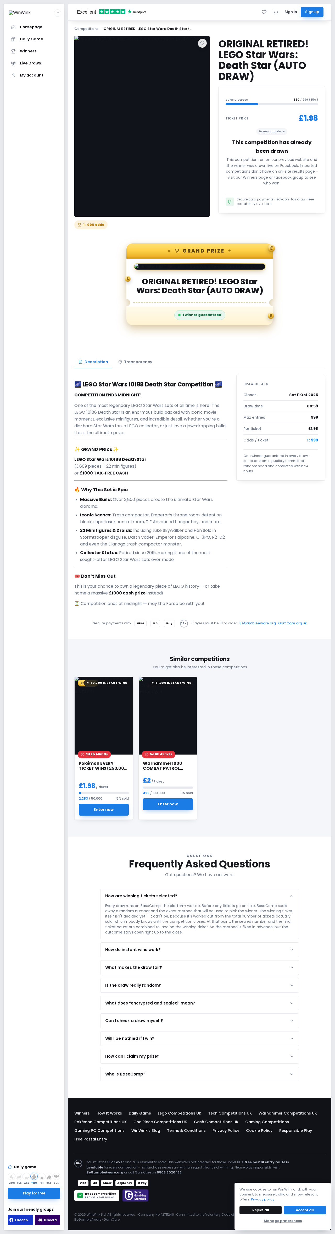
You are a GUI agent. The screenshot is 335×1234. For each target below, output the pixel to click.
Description (96, 361)
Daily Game (140, 1113)
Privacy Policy (226, 1130)
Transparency (138, 361)
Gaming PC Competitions (99, 1130)
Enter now (104, 809)
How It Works (109, 1113)
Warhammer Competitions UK (288, 1113)
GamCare (111, 1219)
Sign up (312, 11)
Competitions (86, 28)
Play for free (34, 1193)
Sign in (290, 11)
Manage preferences (283, 1220)
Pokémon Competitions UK (100, 1121)
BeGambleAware (87, 1219)
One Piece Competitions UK (160, 1121)
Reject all (260, 1210)
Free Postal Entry (90, 1139)
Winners (82, 1113)
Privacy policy (262, 1199)
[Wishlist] (264, 12)
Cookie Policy (259, 1130)
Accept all (305, 1210)
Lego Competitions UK (179, 1113)
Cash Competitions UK (216, 1121)
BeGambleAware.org (257, 623)
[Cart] (275, 12)
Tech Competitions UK (230, 1113)
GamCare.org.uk (292, 623)
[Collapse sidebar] (57, 13)
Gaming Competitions (267, 1121)
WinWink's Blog (145, 1130)
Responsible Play (295, 1130)
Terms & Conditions (186, 1130)
